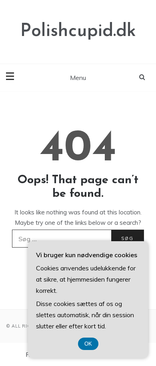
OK (88, 344)
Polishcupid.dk (78, 31)
